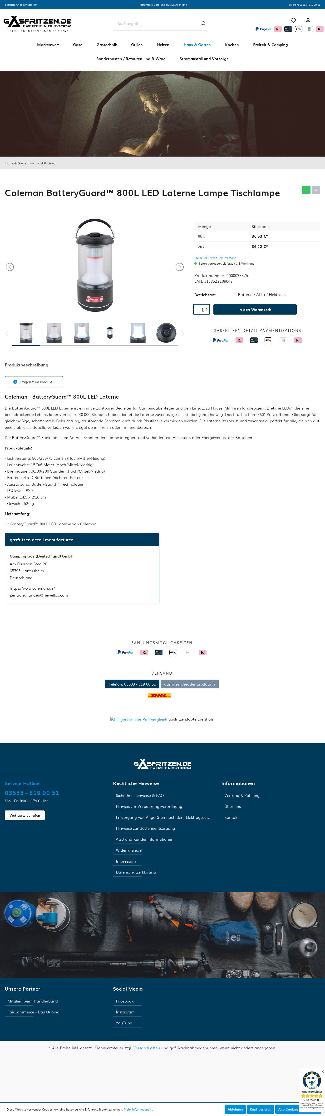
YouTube (124, 1023)
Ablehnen (235, 1109)
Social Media (128, 988)
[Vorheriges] (10, 267)
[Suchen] (202, 23)
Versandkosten (146, 1048)
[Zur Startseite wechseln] (162, 763)
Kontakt (231, 817)
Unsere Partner (22, 988)
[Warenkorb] (320, 18)
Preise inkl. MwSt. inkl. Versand (215, 258)
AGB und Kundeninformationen (144, 839)
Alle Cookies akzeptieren (298, 1109)
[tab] (26, 364)
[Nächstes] (180, 267)
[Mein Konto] (308, 20)
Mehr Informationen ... (139, 1109)
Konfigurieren (260, 1109)
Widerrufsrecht (129, 850)
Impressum (126, 861)
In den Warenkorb (254, 309)
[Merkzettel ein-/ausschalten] (316, 190)
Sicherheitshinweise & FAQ (140, 795)
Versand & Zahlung (242, 795)
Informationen (238, 783)
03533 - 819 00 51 (310, 4)
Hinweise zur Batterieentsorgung (145, 828)
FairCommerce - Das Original (34, 1012)
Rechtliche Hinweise (136, 783)
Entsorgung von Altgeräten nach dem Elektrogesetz (163, 817)
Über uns (232, 806)
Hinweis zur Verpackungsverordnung (149, 806)
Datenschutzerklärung (136, 872)
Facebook (124, 1001)
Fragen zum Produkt (36, 381)
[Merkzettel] (293, 20)
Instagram (125, 1012)
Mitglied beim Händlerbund (33, 1001)
